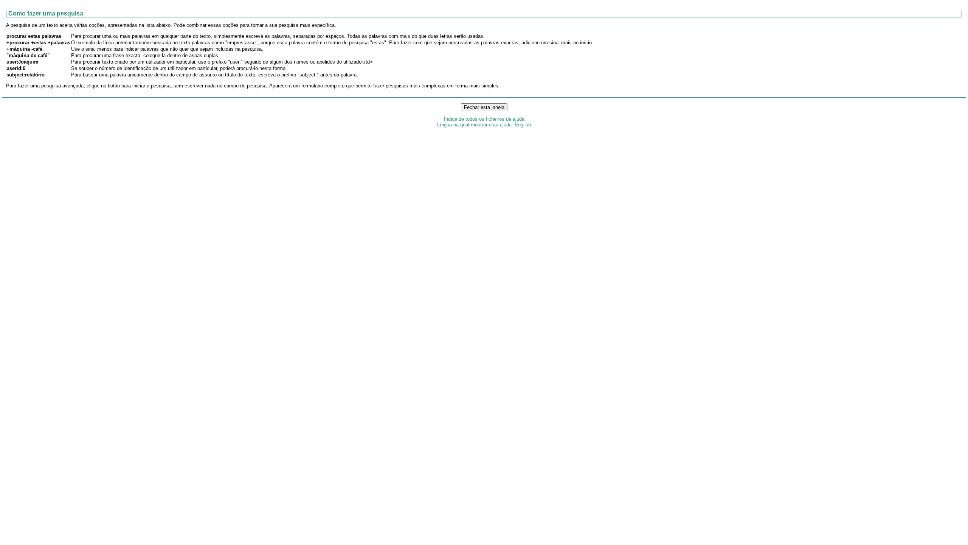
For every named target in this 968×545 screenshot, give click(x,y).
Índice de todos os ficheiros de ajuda (484, 119)
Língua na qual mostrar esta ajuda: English (484, 125)
